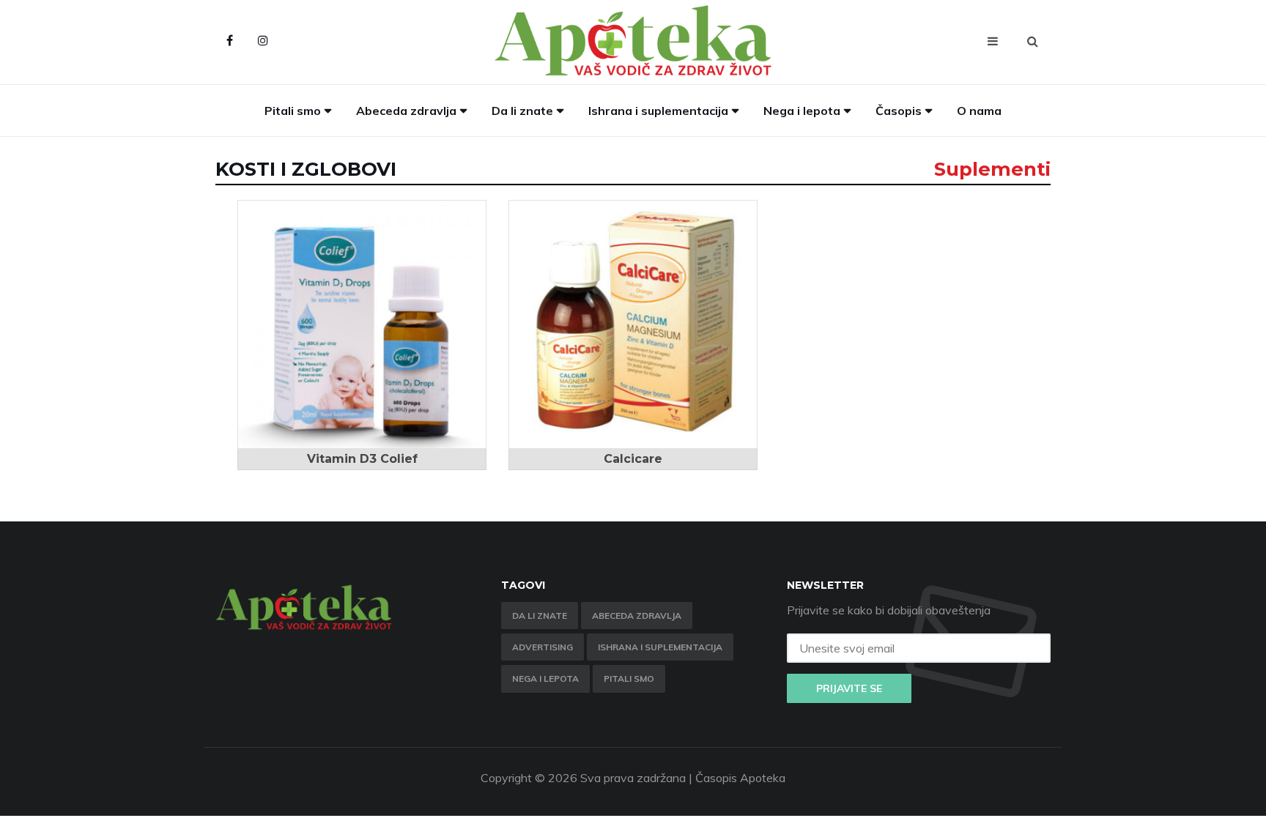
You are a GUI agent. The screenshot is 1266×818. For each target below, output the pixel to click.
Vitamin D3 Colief (362, 459)
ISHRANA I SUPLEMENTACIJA (660, 647)
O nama (979, 110)
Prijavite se (849, 688)
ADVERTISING (542, 647)
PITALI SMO (629, 678)
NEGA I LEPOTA (545, 678)
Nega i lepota (801, 110)
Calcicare (633, 459)
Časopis (899, 110)
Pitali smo (292, 110)
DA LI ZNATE (539, 615)
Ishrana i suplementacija (658, 110)
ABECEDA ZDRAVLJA (636, 615)
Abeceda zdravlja (406, 110)
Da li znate (522, 110)
